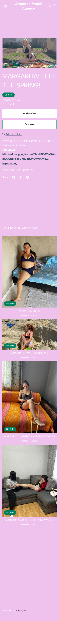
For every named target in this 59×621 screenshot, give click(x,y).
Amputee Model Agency (28, 6)
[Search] (50, 5)
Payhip (19, 610)
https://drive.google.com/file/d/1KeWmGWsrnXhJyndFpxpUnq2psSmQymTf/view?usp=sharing (29, 159)
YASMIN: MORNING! (29, 311)
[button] (25, 611)
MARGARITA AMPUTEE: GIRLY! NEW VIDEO (30, 520)
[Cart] (55, 6)
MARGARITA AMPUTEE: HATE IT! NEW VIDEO (29, 436)
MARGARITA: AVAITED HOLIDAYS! (29, 353)
